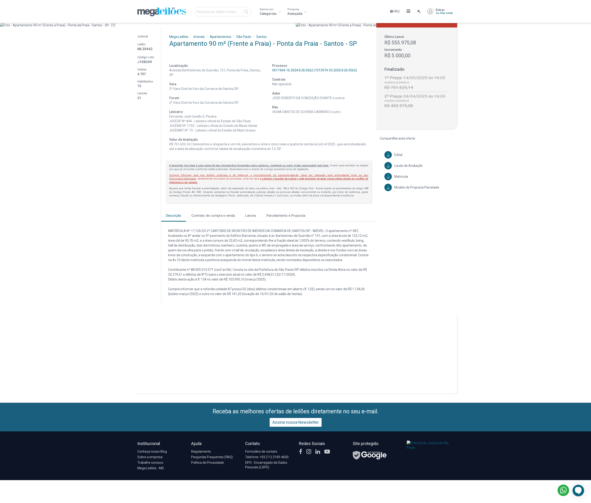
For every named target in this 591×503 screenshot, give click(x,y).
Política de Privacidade (207, 462)
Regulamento (201, 451)
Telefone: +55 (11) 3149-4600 (267, 457)
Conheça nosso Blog (152, 451)
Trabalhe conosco (150, 462)
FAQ (396, 11)
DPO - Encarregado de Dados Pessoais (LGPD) (266, 465)
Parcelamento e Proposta (285, 215)
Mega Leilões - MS (150, 468)
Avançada (295, 11)
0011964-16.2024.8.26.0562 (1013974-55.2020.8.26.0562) (314, 70)
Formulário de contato (261, 451)
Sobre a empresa (150, 457)
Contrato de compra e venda (213, 215)
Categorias (268, 11)
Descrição (173, 215)
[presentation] (4, 25)
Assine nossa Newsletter (295, 422)
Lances (250, 215)
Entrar (444, 11)
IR (246, 12)
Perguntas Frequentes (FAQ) (212, 457)
